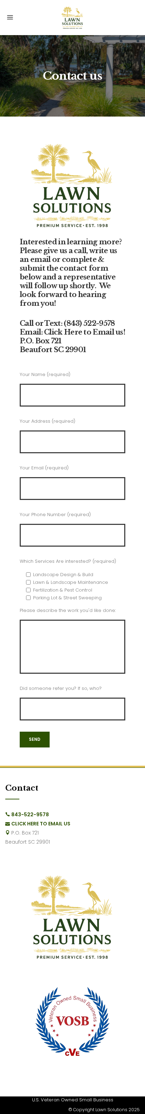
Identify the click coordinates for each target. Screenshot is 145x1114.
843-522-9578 (30, 814)
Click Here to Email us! (84, 332)
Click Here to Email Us (40, 823)
